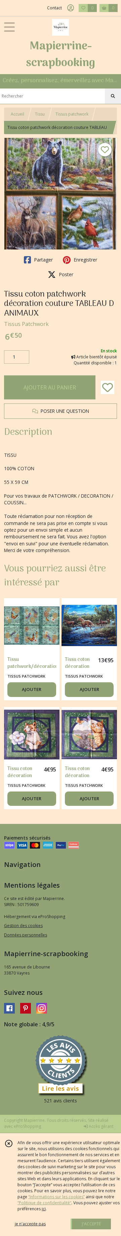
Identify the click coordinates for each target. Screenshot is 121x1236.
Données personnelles (25, 935)
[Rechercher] (113, 96)
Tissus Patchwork (26, 324)
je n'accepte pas (30, 1224)
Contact (54, 8)
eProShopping (27, 1126)
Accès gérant (100, 1126)
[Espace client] (71, 8)
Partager (43, 259)
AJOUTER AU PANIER (50, 387)
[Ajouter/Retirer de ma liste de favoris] (107, 387)
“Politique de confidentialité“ (44, 1203)
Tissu (40, 114)
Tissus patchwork (71, 114)
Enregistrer (84, 259)
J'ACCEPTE (91, 1224)
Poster (65, 274)
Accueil (17, 114)
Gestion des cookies (23, 925)
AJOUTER (31, 689)
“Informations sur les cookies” (56, 1197)
